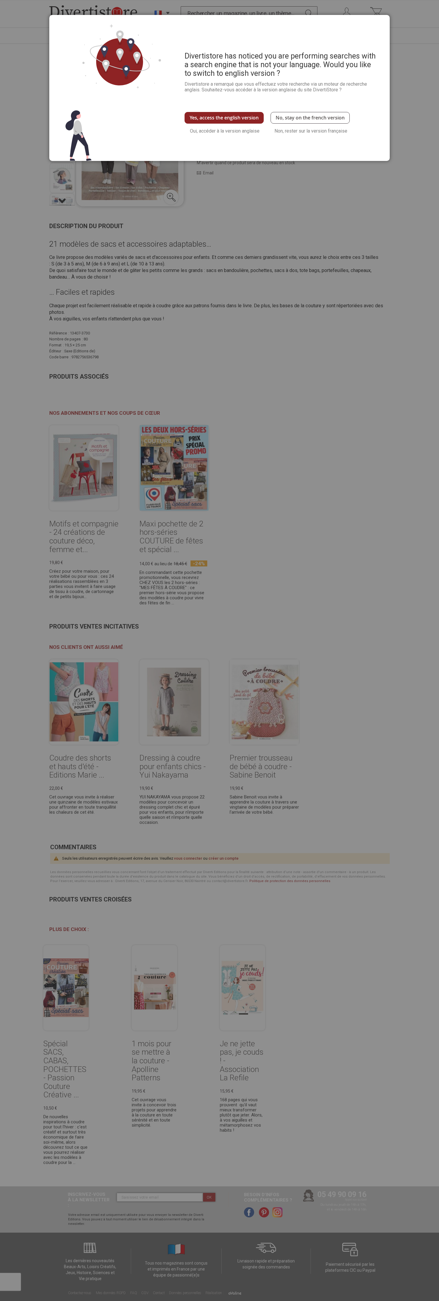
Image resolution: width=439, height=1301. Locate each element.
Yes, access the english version (224, 117)
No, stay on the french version (310, 117)
